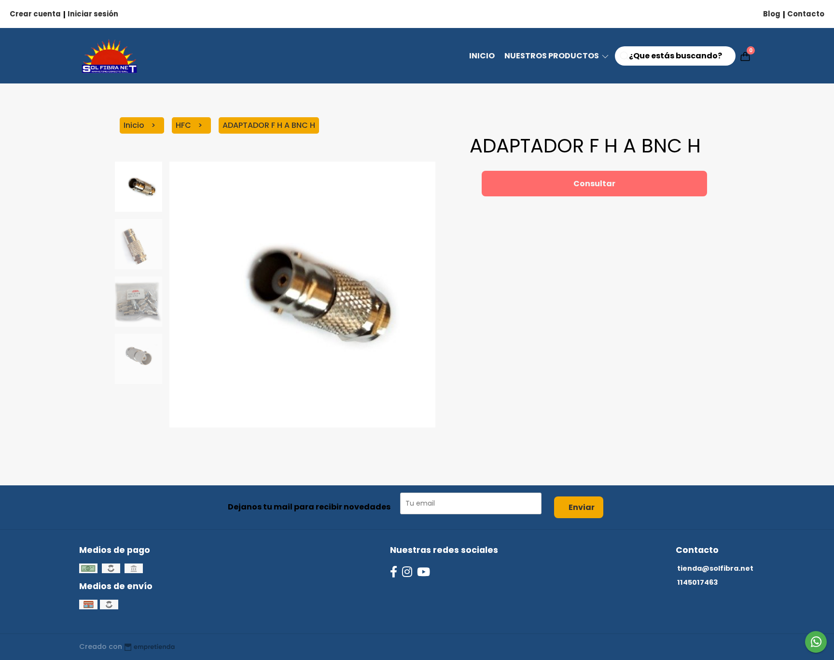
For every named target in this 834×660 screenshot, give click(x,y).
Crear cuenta (35, 14)
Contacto (805, 14)
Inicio (482, 55)
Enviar (582, 507)
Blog (771, 14)
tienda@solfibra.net (715, 568)
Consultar (594, 183)
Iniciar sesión (93, 14)
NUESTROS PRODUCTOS (552, 55)
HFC (184, 125)
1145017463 (697, 582)
